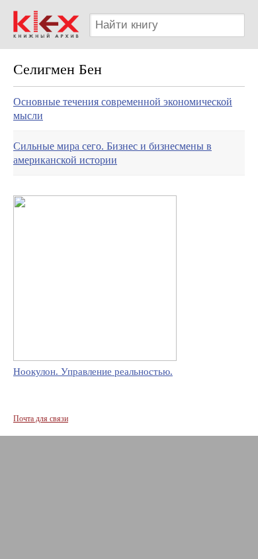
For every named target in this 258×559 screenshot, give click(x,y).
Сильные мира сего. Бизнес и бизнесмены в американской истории (112, 153)
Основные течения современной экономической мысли (122, 108)
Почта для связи (40, 418)
